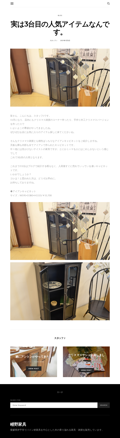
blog (60, 15)
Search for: (15, 400)
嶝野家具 (18, 424)
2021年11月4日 (39, 362)
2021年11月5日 (65, 40)
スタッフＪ (53, 40)
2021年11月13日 (91, 363)
